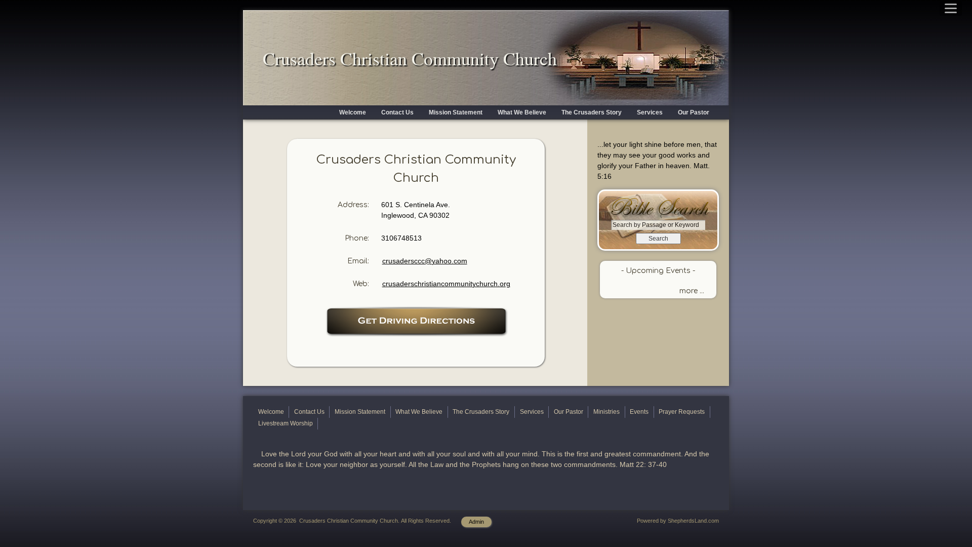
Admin (476, 522)
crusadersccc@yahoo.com (424, 261)
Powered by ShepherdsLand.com (678, 521)
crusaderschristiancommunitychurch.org (446, 284)
